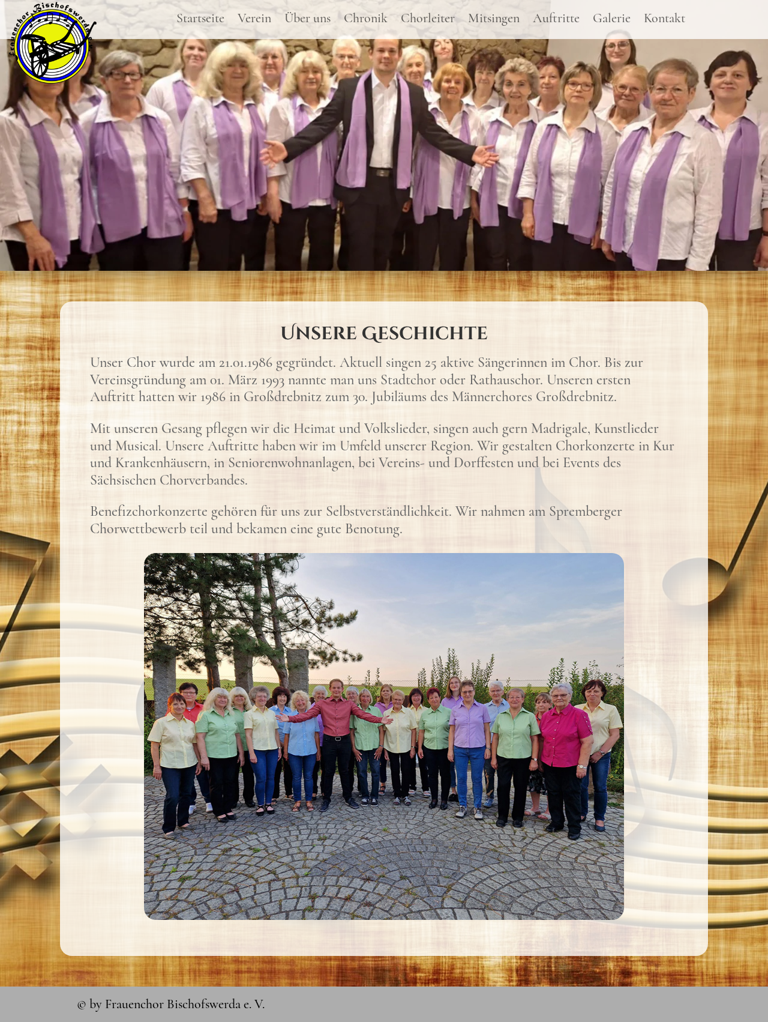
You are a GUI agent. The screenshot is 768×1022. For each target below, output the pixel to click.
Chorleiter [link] (428, 20)
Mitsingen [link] (494, 20)
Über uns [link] (307, 20)
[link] (53, 80)
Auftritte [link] (556, 20)
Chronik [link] (366, 20)
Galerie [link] (612, 20)
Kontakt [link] (664, 20)
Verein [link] (254, 20)
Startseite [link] (200, 20)
